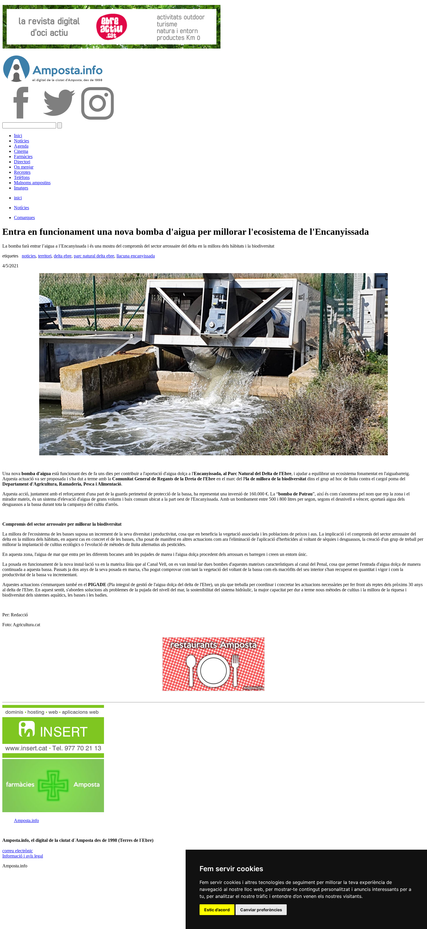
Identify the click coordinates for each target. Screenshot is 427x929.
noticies (29, 255)
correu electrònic (17, 850)
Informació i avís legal (22, 855)
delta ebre (62, 255)
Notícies (21, 140)
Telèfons (22, 177)
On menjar (23, 166)
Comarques (24, 217)
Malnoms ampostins (32, 182)
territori (44, 255)
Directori (22, 161)
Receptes (22, 172)
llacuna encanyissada (135, 255)
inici (18, 197)
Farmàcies (23, 156)
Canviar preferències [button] (261, 909)
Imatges (21, 187)
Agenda (21, 146)
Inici (18, 135)
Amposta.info (26, 820)
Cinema (21, 151)
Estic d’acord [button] (217, 909)
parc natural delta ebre (94, 255)
